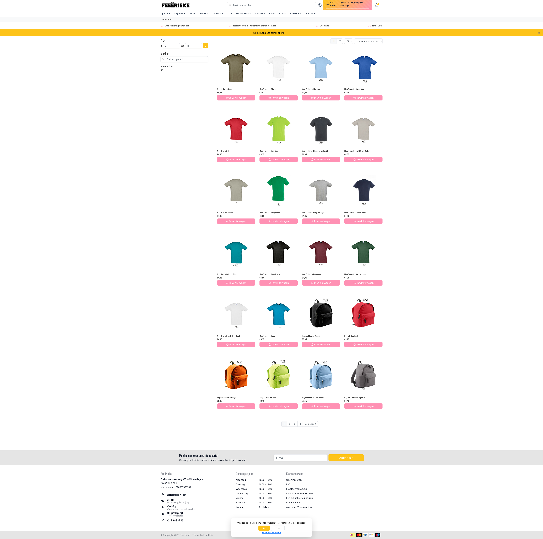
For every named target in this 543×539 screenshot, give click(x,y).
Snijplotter (179, 13)
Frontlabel (208, 535)
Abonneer (346, 458)
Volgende (309, 424)
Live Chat (324, 25)
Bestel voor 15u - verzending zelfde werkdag (254, 25)
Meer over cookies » (271, 532)
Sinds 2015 (377, 25)
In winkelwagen (237, 97)
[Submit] (205, 45)
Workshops (295, 13)
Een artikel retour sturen (299, 498)
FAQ (288, 484)
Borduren (260, 13)
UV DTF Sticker (243, 13)
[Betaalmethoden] (352, 535)
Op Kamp (165, 13)
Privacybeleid (293, 502)
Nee (278, 528)
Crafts (282, 13)
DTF (230, 13)
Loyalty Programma (296, 488)
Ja (264, 528)
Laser (272, 13)
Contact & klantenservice (299, 493)
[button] (319, 5)
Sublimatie (218, 13)
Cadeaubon (166, 19)
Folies (192, 13)
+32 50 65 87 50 (168, 482)
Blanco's (204, 13)
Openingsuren (294, 479)
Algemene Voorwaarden (299, 507)
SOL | (163, 70)
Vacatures (311, 13)
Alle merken (166, 66)
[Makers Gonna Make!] (193, 5)
